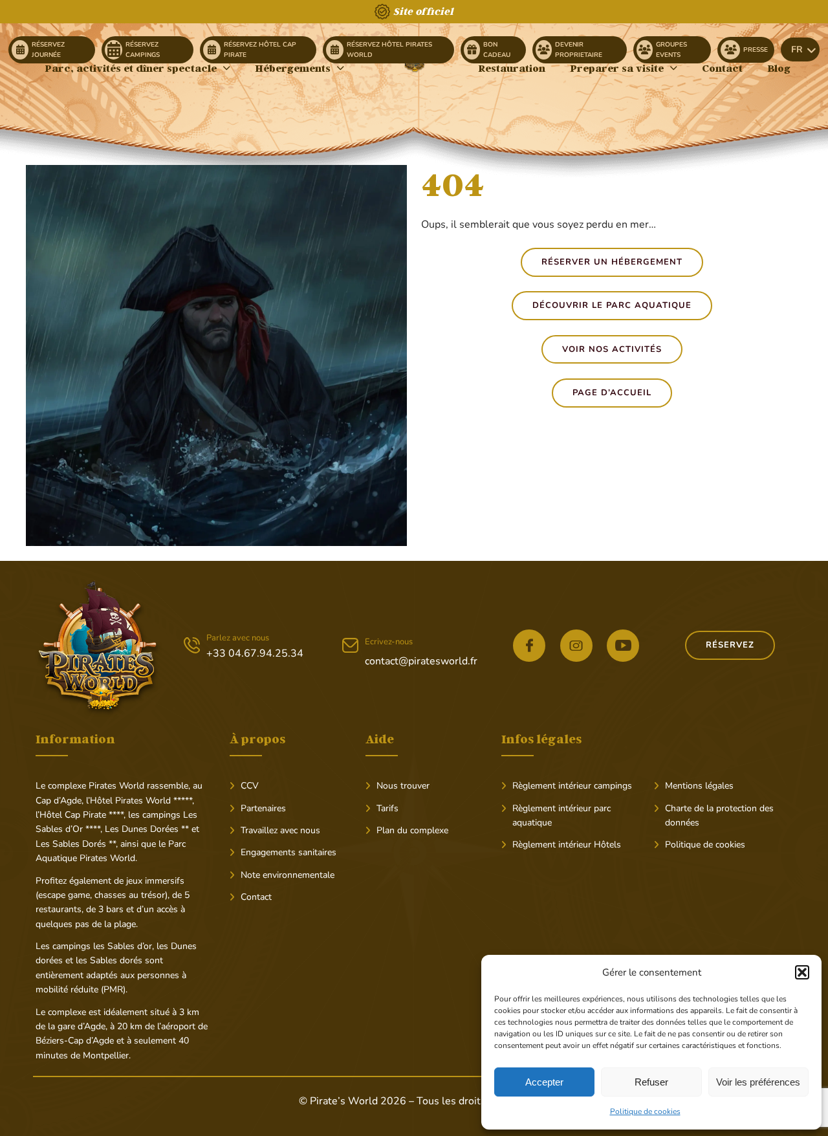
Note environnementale (287, 875)
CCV (250, 786)
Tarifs (387, 808)
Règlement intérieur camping (569, 786)
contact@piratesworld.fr (421, 661)
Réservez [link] (730, 645)
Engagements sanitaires (288, 852)
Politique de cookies (645, 1111)
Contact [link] (256, 897)
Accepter (544, 1081)
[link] (51, 49)
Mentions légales (699, 786)
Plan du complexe (412, 830)
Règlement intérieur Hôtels (566, 844)
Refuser (651, 1081)
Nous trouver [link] (403, 786)
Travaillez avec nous (280, 830)
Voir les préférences (758, 1081)
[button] (802, 972)
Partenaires (263, 808)
